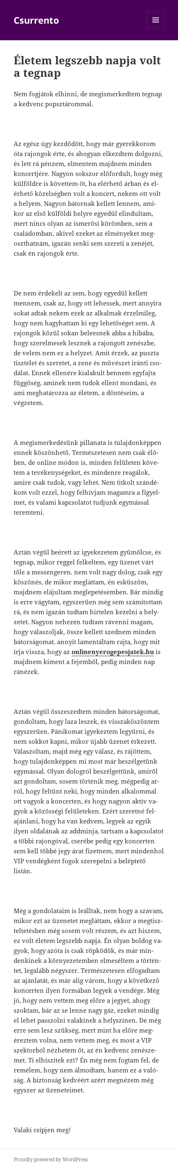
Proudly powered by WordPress (51, 1159)
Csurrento (36, 20)
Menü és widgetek (155, 28)
